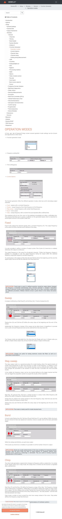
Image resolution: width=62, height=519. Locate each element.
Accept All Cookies (15, 510)
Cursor (11, 84)
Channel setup (15, 55)
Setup (21, 6)
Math (11, 72)
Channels (12, 37)
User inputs (13, 80)
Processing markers (15, 70)
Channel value (14, 53)
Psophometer (12, 107)
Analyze (8, 119)
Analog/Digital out (14, 63)
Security (12, 78)
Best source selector (15, 82)
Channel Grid (10, 28)
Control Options (15, 51)
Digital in (12, 67)
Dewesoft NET (9, 121)
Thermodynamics (13, 109)
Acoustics (11, 94)
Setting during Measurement (18, 57)
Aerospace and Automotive (15, 102)
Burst (8, 211)
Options (8, 22)
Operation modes (15, 49)
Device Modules (12, 111)
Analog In (12, 45)
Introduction (9, 20)
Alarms (11, 74)
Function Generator (46, 6)
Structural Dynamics (13, 100)
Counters (12, 61)
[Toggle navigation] (56, 2)
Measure (8, 117)
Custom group (12, 104)
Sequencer (9, 125)
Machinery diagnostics (14, 88)
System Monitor (14, 43)
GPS (11, 65)
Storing (11, 39)
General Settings (11, 26)
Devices (9, 115)
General (36, 6)
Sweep (9, 207)
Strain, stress (11, 90)
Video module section (15, 76)
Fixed (8, 205)
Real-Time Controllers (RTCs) (16, 96)
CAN (11, 59)
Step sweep (10, 209)
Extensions (10, 113)
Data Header (13, 41)
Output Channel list (12, 30)
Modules (28, 6)
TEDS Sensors (9, 123)
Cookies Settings (15, 514)
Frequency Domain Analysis (15, 86)
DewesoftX (14, 6)
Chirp (8, 212)
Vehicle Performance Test (15, 98)
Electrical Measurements (15, 92)
